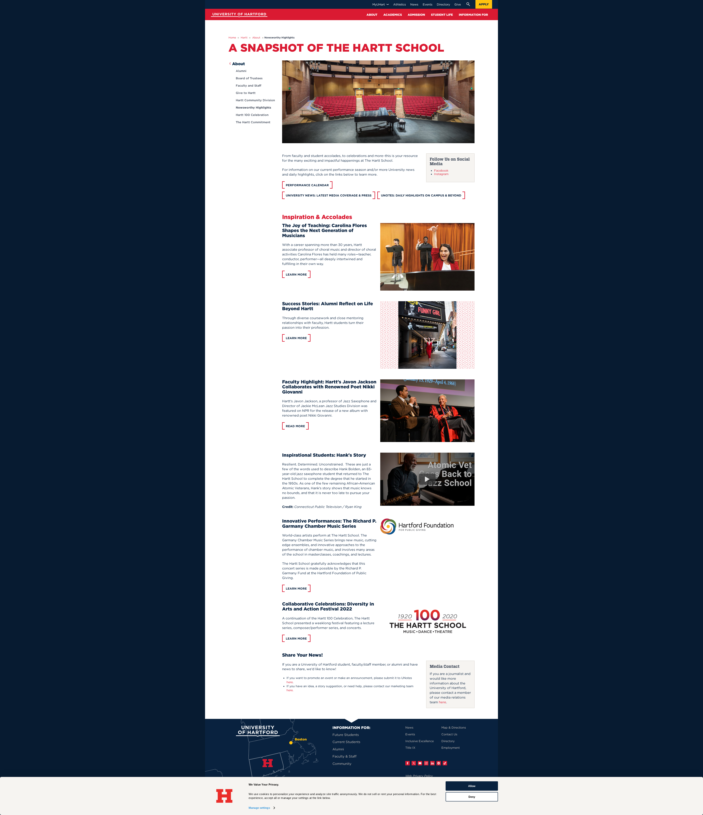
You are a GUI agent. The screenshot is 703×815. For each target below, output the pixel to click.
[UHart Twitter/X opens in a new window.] (414, 763)
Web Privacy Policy (419, 776)
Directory (448, 741)
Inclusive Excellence (419, 741)
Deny (471, 796)
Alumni (241, 71)
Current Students (346, 742)
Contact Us (449, 734)
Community (342, 764)
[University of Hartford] (238, 15)
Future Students (345, 735)
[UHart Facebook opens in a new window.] (407, 763)
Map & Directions (453, 727)
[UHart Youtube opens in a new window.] (420, 763)
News (409, 727)
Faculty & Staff (344, 756)
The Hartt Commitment (253, 122)
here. (290, 690)
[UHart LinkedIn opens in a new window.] (432, 763)
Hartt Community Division (255, 100)
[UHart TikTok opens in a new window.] (445, 763)
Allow (471, 786)
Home (232, 37)
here (442, 702)
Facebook (441, 170)
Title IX (410, 747)
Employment (450, 747)
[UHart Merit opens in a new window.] (438, 763)
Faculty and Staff (248, 85)
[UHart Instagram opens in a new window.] (426, 763)
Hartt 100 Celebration (252, 115)
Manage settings (259, 807)
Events (410, 734)
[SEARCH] (468, 4)
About (256, 37)
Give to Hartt (246, 93)
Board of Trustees (249, 78)
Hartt (244, 37)
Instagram (441, 174)
